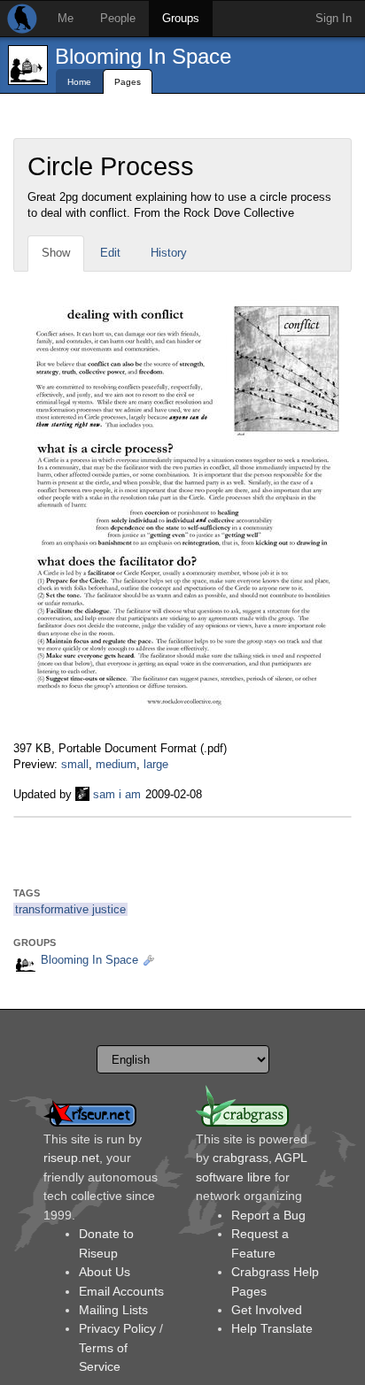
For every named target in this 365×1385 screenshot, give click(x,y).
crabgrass (240, 1157)
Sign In (333, 18)
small (75, 764)
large (156, 764)
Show (56, 252)
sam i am (117, 794)
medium (116, 764)
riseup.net (71, 1157)
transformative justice (70, 909)
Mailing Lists (113, 1310)
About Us (104, 1272)
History (169, 252)
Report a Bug (268, 1215)
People (118, 18)
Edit (110, 252)
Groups (180, 18)
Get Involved (266, 1310)
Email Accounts (121, 1291)
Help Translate (272, 1328)
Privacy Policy (117, 1328)
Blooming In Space (143, 56)
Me (66, 18)
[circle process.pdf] (184, 505)
